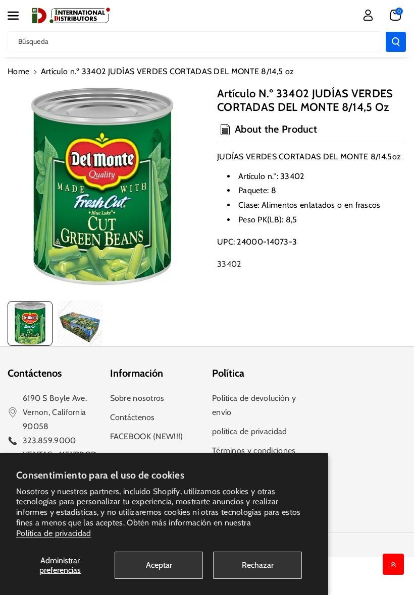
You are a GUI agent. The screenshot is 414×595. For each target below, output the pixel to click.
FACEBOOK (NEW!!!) (146, 436)
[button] (19, 16)
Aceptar (159, 565)
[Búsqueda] (396, 42)
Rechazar (258, 565)
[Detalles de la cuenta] (368, 15)
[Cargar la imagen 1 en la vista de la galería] (30, 323)
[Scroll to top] (393, 564)
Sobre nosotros (137, 398)
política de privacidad (249, 431)
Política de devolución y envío (254, 405)
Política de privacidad (53, 533)
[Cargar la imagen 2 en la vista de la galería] (80, 323)
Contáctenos (132, 417)
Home (18, 71)
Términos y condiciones (254, 450)
